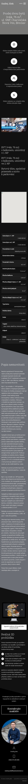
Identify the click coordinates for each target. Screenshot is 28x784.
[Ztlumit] (19, 130)
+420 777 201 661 (14, 760)
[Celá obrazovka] (24, 130)
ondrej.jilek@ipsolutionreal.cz (14, 771)
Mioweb (24, 780)
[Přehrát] (3, 130)
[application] (14, 125)
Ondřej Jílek (7, 4)
